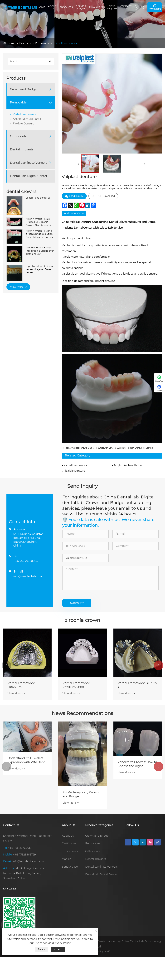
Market (66, 858)
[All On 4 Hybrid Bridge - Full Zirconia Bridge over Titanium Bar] (14, 247)
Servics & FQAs (81, 7)
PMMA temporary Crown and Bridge (26, 794)
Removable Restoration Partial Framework (135, 685)
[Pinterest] (150, 842)
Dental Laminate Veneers (28, 162)
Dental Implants (22, 149)
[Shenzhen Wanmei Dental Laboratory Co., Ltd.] (20, 7)
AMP (107, 951)
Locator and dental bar (38, 197)
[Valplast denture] (90, 163)
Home (41, 7)
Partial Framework (65, 43)
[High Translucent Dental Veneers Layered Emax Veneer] (14, 266)
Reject (41, 949)
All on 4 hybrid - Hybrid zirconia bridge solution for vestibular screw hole (39, 234)
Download (96, 7)
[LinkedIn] (143, 842)
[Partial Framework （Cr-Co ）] (82, 653)
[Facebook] (128, 842)
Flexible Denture (23, 123)
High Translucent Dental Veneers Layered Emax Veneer (39, 269)
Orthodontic (19, 136)
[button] (6, 665)
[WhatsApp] (157, 842)
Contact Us (125, 7)
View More (17, 286)
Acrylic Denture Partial (27, 118)
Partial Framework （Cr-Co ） (82, 685)
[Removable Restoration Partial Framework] (137, 653)
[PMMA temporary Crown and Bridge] (27, 754)
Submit (77, 603)
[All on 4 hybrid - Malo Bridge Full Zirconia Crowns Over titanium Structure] (14, 219)
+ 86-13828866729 (24, 854)
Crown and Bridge (23, 89)
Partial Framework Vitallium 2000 (21, 685)
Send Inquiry (112, 7)
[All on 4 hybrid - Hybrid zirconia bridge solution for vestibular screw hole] (14, 231)
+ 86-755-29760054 (25, 561)
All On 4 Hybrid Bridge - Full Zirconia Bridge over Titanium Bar (40, 250)
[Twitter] (135, 842)
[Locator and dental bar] (14, 197)
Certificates (69, 843)
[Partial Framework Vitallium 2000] (27, 653)
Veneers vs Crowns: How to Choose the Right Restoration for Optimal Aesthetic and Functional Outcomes (82, 764)
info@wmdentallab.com (28, 576)
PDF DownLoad (106, 195)
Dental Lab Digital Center (28, 176)
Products (66, 7)
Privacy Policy (62, 943)
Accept (58, 949)
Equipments (70, 851)
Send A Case (70, 866)
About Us (52, 7)
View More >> (16, 693)
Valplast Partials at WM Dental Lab (134, 776)
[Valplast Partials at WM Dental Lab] (137, 744)
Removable (42, 43)
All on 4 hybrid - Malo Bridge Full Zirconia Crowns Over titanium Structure (38, 222)
